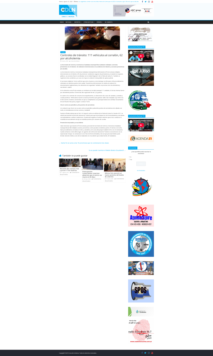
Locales (63, 52)
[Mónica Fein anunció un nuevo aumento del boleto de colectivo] (115, 159)
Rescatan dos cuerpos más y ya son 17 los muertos (69, 169)
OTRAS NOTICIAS (88, 22)
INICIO (62, 22)
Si (130, 157)
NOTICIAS (68, 22)
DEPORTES (77, 22)
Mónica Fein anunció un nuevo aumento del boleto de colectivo (114, 175)
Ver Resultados (141, 170)
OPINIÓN (99, 22)
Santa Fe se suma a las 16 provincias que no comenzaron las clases (84, 143)
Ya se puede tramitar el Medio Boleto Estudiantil (107, 150)
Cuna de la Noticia (75, 61)
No (131, 159)
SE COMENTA (108, 22)
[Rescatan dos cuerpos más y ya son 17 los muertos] (70, 159)
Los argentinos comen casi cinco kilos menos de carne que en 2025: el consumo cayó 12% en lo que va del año (108, 1)
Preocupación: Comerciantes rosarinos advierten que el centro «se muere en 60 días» (92, 174)
